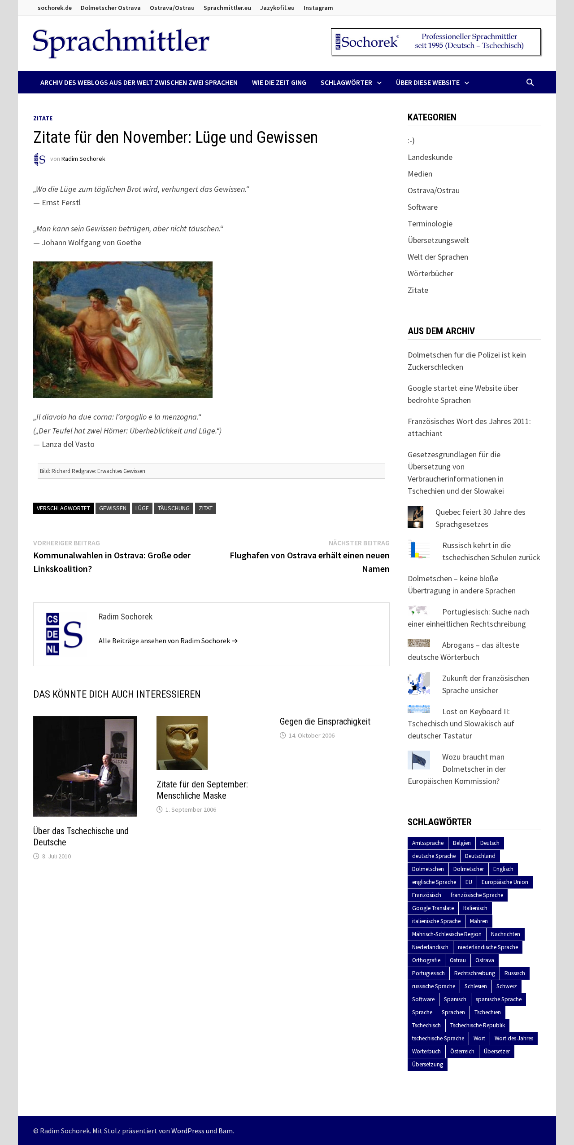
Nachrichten (505, 934)
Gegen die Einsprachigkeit (325, 721)
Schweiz (506, 986)
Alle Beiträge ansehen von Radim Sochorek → (168, 640)
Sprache (422, 1012)
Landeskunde (430, 157)
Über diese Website (428, 82)
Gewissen (112, 508)
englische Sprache (434, 882)
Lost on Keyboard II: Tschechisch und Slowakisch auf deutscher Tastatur (461, 723)
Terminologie (430, 223)
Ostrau (458, 960)
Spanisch (455, 999)
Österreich (462, 1051)
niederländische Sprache (488, 947)
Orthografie (426, 960)
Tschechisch (426, 1025)
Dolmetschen (428, 869)
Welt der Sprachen (438, 257)
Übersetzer (497, 1051)
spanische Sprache (499, 999)
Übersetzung (427, 1064)
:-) (411, 140)
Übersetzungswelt (438, 240)
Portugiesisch (428, 973)
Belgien (462, 843)
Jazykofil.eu (277, 8)
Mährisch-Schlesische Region (447, 934)
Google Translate (433, 908)
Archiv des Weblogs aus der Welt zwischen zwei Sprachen (139, 82)
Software (423, 207)
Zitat (206, 508)
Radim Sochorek (83, 159)
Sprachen (453, 1012)
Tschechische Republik (477, 1025)
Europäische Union (505, 882)
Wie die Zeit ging (279, 82)
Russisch (514, 973)
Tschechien (487, 1012)
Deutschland (480, 856)
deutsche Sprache (434, 856)
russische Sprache (433, 986)
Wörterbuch (426, 1051)
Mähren (479, 921)
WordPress (187, 1130)
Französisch (426, 895)
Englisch (503, 869)
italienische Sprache (436, 921)
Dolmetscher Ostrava (111, 8)
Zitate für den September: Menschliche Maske (202, 790)
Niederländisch (430, 947)
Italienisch (475, 908)
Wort (479, 1038)
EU (468, 882)
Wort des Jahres (514, 1038)
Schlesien (476, 986)
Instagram (318, 8)
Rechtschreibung (474, 973)
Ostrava (484, 960)
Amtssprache (428, 843)
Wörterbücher (430, 273)
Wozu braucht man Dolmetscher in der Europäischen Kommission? (457, 769)
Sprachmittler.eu (227, 8)
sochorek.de (55, 8)
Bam (225, 1130)
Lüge (142, 508)
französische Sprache (477, 895)
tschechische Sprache (438, 1038)
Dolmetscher (468, 869)
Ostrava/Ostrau (172, 8)
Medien (420, 173)
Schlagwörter (346, 82)
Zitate (42, 118)
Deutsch (490, 843)
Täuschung (174, 508)
